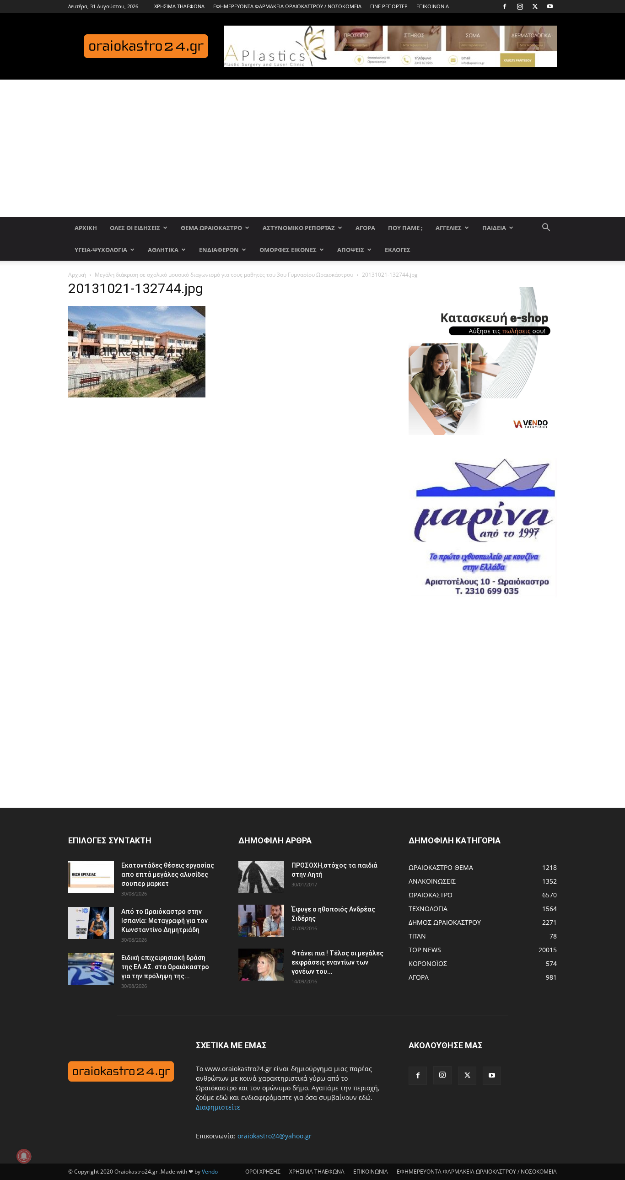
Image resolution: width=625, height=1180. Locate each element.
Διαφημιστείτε (218, 1107)
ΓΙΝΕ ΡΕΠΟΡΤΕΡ (389, 6)
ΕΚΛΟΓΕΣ (397, 250)
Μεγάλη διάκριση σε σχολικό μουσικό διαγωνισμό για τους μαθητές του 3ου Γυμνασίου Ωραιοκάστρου (224, 275)
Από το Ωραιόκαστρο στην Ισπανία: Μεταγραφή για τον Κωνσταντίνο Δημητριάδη (164, 920)
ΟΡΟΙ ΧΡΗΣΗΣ (262, 1171)
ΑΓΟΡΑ (365, 228)
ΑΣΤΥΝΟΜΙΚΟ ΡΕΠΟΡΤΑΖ (299, 228)
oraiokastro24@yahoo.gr (274, 1136)
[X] (535, 6)
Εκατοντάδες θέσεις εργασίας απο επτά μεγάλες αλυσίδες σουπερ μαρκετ (167, 874)
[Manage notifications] (23, 1156)
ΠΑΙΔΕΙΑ (494, 228)
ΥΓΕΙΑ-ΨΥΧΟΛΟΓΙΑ (101, 250)
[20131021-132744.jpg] (136, 395)
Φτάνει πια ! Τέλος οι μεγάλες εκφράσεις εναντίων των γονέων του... (337, 962)
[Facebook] (505, 6)
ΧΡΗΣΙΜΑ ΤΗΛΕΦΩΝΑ (179, 6)
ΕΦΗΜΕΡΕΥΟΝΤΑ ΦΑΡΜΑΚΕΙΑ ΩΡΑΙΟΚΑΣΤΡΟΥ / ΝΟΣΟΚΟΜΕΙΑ (287, 6)
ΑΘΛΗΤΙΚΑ (163, 250)
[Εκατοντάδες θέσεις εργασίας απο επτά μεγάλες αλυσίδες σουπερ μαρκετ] (91, 877)
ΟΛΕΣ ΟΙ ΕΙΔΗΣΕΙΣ (135, 228)
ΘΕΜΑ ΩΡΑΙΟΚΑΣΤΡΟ (211, 228)
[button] (546, 228)
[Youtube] (550, 6)
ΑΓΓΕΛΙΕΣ (449, 228)
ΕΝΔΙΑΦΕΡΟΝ (219, 250)
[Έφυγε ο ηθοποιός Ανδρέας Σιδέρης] (261, 921)
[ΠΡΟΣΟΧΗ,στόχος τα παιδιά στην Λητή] (261, 877)
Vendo (210, 1171)
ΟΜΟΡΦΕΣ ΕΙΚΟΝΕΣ (288, 250)
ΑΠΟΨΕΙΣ (350, 250)
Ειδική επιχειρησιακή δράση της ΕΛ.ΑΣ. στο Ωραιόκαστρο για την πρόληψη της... (165, 967)
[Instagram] (520, 6)
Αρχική (77, 275)
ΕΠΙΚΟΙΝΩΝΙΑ (432, 6)
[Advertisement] (312, 148)
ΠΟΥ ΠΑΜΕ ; (405, 228)
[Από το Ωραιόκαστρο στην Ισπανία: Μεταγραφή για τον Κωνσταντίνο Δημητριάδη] (91, 923)
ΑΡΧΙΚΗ (86, 228)
